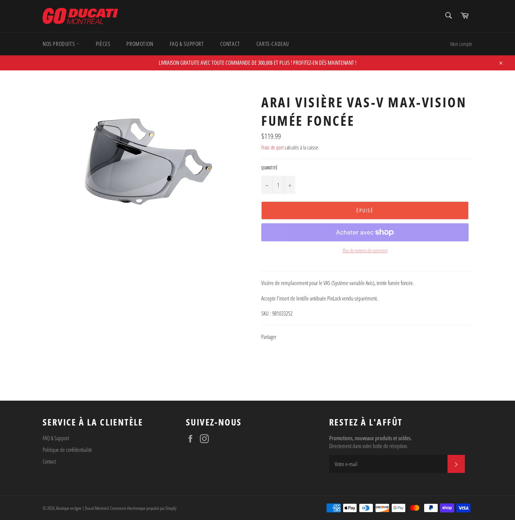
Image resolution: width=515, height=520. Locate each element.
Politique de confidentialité (67, 449)
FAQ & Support (187, 43)
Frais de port (272, 147)
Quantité (269, 168)
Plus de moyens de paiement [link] (365, 250)
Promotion (139, 43)
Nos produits (59, 43)
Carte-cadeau (272, 43)
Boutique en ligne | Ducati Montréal (82, 508)
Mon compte (461, 43)
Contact (230, 43)
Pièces (103, 43)
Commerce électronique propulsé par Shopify (143, 508)
